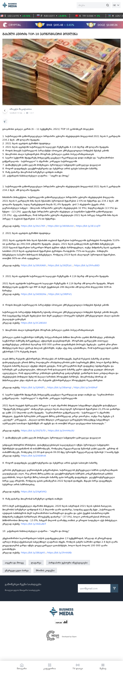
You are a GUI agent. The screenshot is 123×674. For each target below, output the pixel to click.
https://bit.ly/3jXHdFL (33, 387)
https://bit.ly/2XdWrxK (33, 455)
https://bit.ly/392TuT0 (33, 430)
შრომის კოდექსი (45, 570)
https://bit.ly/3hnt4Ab (59, 552)
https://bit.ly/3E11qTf (88, 226)
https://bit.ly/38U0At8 (33, 265)
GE (114, 5)
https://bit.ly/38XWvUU (61, 226)
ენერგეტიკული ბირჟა (17, 570)
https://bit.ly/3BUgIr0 (33, 552)
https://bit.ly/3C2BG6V (34, 323)
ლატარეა (36, 562)
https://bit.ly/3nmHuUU (61, 430)
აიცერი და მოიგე (14, 562)
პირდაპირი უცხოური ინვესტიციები (68, 562)
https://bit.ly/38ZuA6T (33, 524)
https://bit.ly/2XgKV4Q (33, 491)
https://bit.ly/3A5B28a (33, 294)
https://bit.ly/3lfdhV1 (60, 294)
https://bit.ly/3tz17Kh (33, 226)
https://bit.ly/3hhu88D (87, 265)
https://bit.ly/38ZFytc (60, 265)
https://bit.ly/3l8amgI (59, 387)
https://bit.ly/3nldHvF (86, 387)
